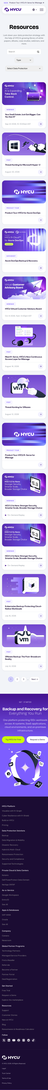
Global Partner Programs (13, 946)
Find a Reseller (8, 960)
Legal (4, 1068)
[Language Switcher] (34, 9)
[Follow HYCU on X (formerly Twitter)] (4, 1040)
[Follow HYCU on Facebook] (19, 1040)
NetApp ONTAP (8, 884)
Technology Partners (11, 951)
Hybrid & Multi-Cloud (11, 849)
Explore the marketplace (12, 1000)
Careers (5, 936)
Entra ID (5, 899)
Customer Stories (9, 1015)
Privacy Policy (7, 1083)
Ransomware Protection (12, 854)
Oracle (5, 919)
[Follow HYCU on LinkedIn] (9, 1040)
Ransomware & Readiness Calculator (18, 1029)
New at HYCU (7, 1020)
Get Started (7, 986)
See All (5, 904)
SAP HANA (6, 915)
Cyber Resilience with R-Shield (15, 815)
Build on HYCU (8, 820)
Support (5, 1010)
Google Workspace (10, 895)
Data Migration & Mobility (13, 840)
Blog (4, 1024)
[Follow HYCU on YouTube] (14, 1040)
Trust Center (6, 1073)
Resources (6, 1005)
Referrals (6, 965)
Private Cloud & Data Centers (15, 870)
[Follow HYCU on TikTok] (33, 1040)
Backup (5, 835)
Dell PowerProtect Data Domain (15, 880)
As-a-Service (8, 890)
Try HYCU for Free (13, 739)
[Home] (13, 10)
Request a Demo (9, 995)
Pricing (5, 825)
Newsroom (6, 940)
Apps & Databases (10, 910)
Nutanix (5, 875)
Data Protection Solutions (13, 831)
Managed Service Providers (14, 955)
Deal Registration (9, 979)
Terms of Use (6, 1078)
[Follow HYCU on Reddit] (29, 1040)
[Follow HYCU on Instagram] (24, 1040)
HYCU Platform (8, 806)
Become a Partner (10, 969)
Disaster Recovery (10, 845)
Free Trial (6, 990)
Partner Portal (8, 974)
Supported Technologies (12, 864)
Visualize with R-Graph (12, 811)
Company (6, 931)
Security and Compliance (13, 859)
